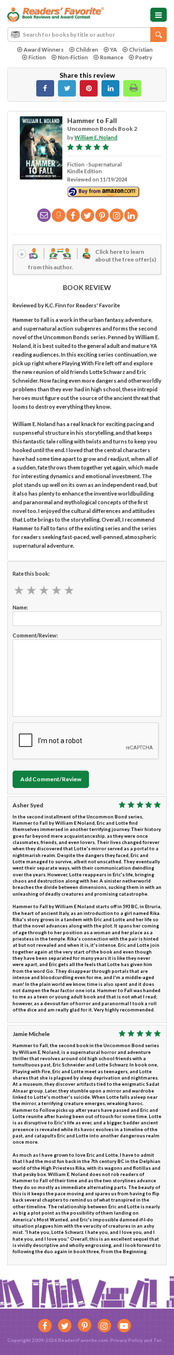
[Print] (132, 88)
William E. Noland (95, 137)
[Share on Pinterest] (89, 88)
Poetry (143, 57)
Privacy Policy (126, 1340)
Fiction (37, 57)
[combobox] (87, 34)
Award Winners (44, 49)
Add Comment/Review (50, 779)
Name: (20, 607)
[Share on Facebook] (45, 88)
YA (113, 49)
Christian (141, 49)
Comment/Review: (35, 635)
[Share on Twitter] (67, 88)
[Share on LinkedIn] (110, 88)
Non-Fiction (73, 57)
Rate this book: (31, 573)
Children (87, 49)
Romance (111, 57)
